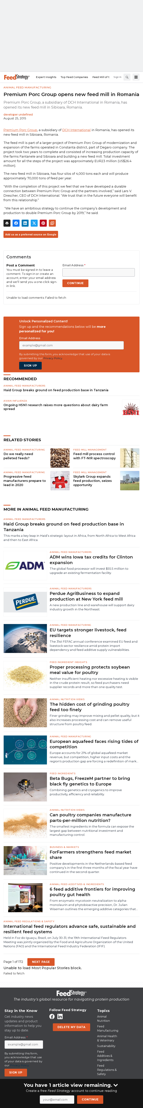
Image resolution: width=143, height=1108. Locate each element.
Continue (90, 1099)
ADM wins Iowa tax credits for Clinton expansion (91, 559)
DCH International (76, 130)
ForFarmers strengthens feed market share (90, 854)
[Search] (126, 77)
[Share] (16, 223)
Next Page (41, 962)
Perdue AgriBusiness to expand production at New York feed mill (86, 596)
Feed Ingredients (63, 773)
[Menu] (136, 77)
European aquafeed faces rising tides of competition (94, 744)
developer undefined (18, 114)
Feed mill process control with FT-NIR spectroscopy (94, 456)
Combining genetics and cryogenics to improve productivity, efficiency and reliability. (86, 792)
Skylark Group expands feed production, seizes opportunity (92, 481)
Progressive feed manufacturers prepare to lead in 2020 (24, 481)
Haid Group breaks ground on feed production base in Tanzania (55, 390)
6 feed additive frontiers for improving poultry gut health (92, 892)
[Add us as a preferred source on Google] (52, 223)
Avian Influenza (15, 400)
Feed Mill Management (90, 449)
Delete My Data (71, 1027)
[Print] (6, 223)
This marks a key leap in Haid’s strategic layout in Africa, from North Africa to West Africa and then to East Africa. (69, 538)
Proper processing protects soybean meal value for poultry (90, 670)
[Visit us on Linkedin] (60, 1016)
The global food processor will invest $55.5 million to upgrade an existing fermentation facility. (89, 571)
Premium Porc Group (20, 130)
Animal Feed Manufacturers (24, 385)
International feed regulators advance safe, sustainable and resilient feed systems (69, 929)
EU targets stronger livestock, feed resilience (88, 632)
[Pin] (43, 223)
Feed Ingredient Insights (68, 662)
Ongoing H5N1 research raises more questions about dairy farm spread (55, 407)
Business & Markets (64, 847)
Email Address (74, 265)
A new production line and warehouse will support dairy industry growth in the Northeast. (92, 607)
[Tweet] (34, 223)
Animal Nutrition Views (67, 699)
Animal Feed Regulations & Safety (28, 921)
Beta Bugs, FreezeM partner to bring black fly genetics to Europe (90, 781)
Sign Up (30, 365)
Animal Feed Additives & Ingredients (77, 884)
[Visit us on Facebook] (52, 1016)
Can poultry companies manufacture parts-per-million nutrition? (90, 817)
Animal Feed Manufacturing (27, 87)
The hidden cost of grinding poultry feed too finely (89, 707)
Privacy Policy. (53, 358)
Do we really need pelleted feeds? (18, 456)
